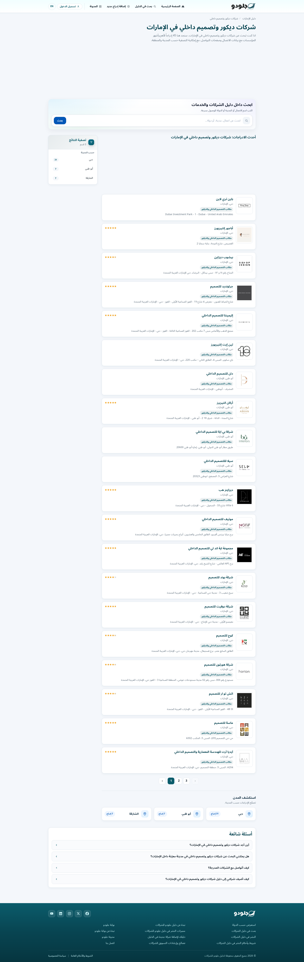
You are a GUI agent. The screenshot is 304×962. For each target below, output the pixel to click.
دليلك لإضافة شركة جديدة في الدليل (166, 937)
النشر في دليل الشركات (243, 937)
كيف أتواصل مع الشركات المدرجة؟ (228, 868)
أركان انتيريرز (225, 403)
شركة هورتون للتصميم (218, 665)
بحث (60, 120)
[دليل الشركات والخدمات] (239, 6)
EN (51, 6)
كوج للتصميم (224, 635)
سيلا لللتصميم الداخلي (218, 461)
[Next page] (162, 781)
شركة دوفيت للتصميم (219, 606)
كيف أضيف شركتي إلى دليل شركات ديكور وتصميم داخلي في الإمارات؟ (207, 879)
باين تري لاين (224, 199)
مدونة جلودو (108, 937)
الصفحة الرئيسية (170, 6)
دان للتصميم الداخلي (219, 374)
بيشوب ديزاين (223, 257)
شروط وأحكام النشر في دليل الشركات (236, 943)
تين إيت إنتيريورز (222, 345)
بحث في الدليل (143, 6)
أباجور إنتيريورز (223, 228)
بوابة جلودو (109, 925)
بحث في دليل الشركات (244, 931)
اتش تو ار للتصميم (221, 694)
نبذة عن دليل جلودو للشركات (170, 925)
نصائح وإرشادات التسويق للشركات (167, 943)
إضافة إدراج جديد (116, 6)
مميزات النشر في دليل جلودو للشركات (165, 931)
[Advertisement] (152, 70)
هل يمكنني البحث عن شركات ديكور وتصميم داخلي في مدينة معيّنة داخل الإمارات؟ (200, 856)
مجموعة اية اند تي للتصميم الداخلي (210, 548)
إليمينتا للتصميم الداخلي (217, 315)
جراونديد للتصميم (221, 286)
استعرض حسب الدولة (244, 925)
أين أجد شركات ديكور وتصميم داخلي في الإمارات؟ (219, 845)
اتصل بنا (110, 943)
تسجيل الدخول (68, 6)
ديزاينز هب (226, 490)
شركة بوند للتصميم (220, 577)
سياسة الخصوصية (57, 956)
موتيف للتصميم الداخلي (217, 519)
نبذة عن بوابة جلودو (105, 931)
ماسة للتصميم (223, 723)
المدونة (94, 6)
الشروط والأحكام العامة (82, 956)
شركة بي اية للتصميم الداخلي (214, 432)
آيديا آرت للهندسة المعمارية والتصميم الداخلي (203, 752)
